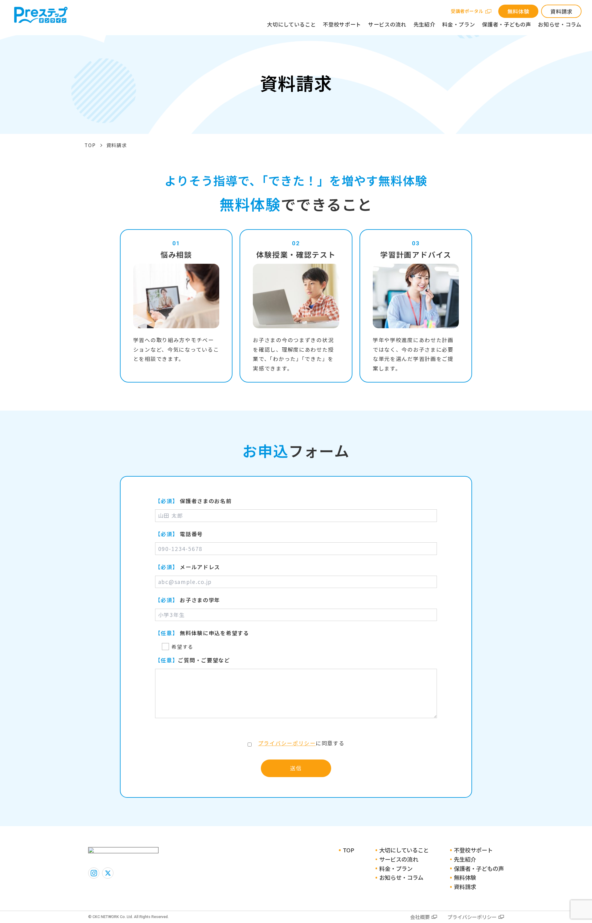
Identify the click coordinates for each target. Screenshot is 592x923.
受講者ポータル (467, 11)
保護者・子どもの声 (506, 24)
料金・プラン (458, 24)
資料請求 (561, 11)
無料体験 (518, 11)
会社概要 (420, 916)
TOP (90, 145)
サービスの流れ (387, 24)
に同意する (301, 743)
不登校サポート (342, 24)
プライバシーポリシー (287, 743)
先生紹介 (424, 24)
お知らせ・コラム (560, 24)
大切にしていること (291, 24)
